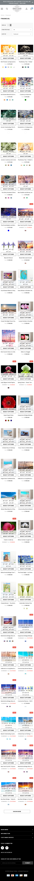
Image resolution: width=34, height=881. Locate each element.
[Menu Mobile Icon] (2, 9)
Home (2, 15)
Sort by (4, 34)
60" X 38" (11, 53)
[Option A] (8, 132)
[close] (32, 2)
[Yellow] (13, 100)
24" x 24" (28, 597)
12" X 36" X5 (22, 690)
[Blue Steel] (10, 641)
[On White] (24, 608)
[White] (3, 67)
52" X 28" (5, 184)
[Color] (25, 231)
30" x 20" (5, 55)
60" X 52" (11, 186)
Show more (17, 811)
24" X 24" (11, 409)
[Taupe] (8, 165)
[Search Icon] (7, 9)
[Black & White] (8, 67)
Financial (8, 15)
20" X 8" (28, 217)
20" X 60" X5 (25, 692)
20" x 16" (5, 533)
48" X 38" (11, 533)
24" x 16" (11, 55)
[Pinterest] (6, 847)
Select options (8, 58)
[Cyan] (11, 198)
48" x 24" (11, 249)
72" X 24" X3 (25, 629)
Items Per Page (6, 29)
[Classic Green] (25, 100)
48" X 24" (11, 184)
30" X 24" (5, 531)
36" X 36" (5, 409)
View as (4, 25)
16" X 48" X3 (29, 625)
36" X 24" (5, 53)
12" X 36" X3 (22, 625)
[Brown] (30, 165)
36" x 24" (8, 251)
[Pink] (8, 198)
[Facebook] (2, 847)
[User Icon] (26, 9)
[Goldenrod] (27, 608)
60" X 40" (28, 251)
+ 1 (14, 67)
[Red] (4, 100)
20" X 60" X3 (25, 627)
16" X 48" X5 (29, 690)
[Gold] (21, 165)
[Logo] (17, 8)
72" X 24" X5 (25, 695)
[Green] (11, 67)
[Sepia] (23, 67)
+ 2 (31, 219)
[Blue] (6, 67)
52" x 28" (22, 312)
